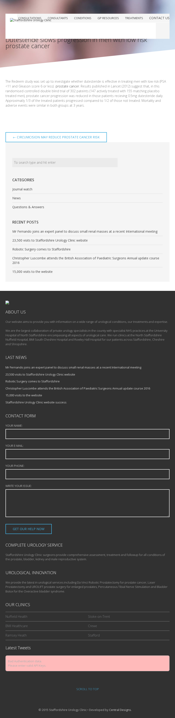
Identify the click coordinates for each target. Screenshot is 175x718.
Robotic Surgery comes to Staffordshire (41, 249)
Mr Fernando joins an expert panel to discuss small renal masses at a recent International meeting (84, 231)
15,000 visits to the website (32, 271)
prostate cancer (67, 86)
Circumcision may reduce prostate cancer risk (56, 137)
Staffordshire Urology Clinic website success (36, 402)
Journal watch (22, 189)
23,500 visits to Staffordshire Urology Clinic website (50, 240)
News (16, 198)
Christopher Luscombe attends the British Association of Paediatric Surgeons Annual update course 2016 (77, 388)
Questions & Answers (28, 207)
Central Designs (120, 710)
